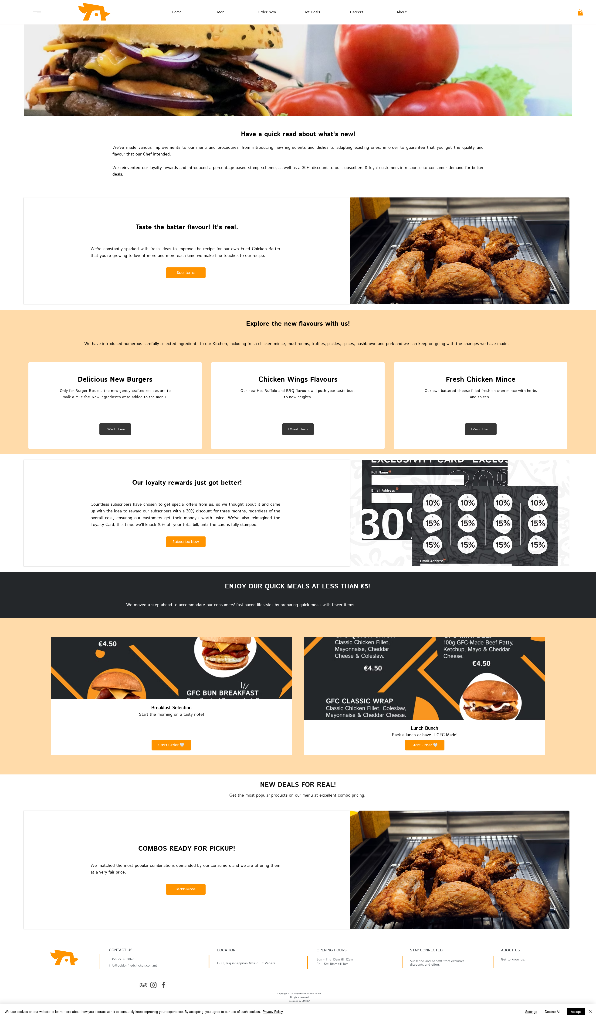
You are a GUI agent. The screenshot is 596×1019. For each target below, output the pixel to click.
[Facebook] (163, 985)
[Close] (590, 1011)
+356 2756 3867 (121, 959)
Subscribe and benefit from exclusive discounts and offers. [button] (437, 963)
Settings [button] (531, 1011)
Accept (576, 1011)
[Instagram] (153, 985)
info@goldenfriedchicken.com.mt (133, 965)
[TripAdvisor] (143, 985)
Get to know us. (513, 959)
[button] (580, 12)
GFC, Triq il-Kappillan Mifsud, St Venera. (246, 963)
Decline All (552, 1011)
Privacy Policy (273, 1011)
